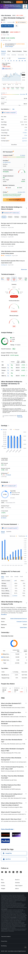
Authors (17, 888)
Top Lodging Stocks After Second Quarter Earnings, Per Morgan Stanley (13, 233)
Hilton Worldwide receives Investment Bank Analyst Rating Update (13, 252)
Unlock (15, 595)
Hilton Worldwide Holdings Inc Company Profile (11, 603)
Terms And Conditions (6, 936)
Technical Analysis (7, 274)
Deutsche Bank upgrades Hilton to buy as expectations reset (13, 261)
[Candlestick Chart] (2, 58)
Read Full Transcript (19, 416)
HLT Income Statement (9, 524)
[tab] (8, 279)
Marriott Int (4, 688)
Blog (2, 879)
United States (23, 627)
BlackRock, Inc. (5, 674)
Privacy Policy (4, 941)
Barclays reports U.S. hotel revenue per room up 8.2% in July (14, 224)
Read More (4, 614)
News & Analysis (17, 51)
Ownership (13, 54)
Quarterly (8, 531)
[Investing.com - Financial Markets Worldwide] (8, 2)
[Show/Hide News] (9, 58)
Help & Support (18, 885)
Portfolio (3, 885)
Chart (9, 51)
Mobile (2, 882)
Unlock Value (22, 94)
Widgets (3, 888)
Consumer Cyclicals (22, 621)
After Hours (5, 40)
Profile (8, 54)
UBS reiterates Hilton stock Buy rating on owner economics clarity (12, 243)
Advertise (17, 882)
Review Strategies (9, 46)
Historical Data (21, 54)
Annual (3, 531)
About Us (17, 879)
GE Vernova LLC (17, 688)
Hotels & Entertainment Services (18, 618)
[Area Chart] (4, 58)
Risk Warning (4, 945)
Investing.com (8, 255)
